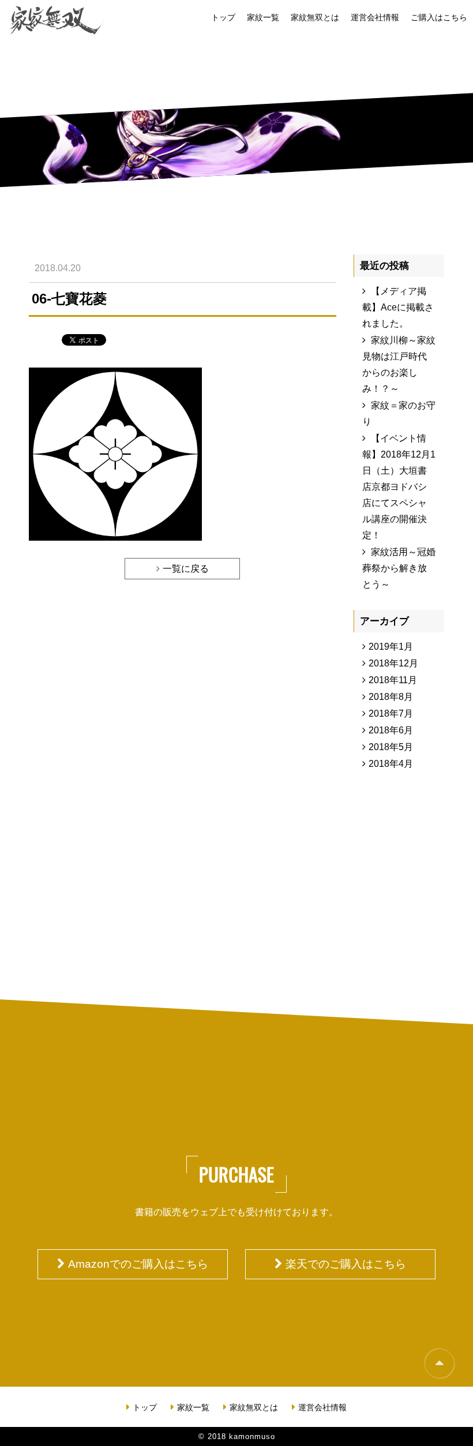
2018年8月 (391, 697)
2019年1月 (391, 646)
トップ (223, 17)
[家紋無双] (56, 20)
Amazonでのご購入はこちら (138, 1264)
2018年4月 (391, 764)
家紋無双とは (315, 17)
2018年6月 (391, 730)
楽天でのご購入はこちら (346, 1264)
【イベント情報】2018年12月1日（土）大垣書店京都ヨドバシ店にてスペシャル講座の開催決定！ (399, 486)
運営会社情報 (375, 17)
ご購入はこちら (439, 17)
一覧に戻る (186, 569)
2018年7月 (391, 713)
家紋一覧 (263, 17)
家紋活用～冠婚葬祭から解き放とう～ (399, 568)
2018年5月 (391, 747)
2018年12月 (393, 663)
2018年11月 (393, 680)
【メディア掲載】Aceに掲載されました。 (398, 307)
